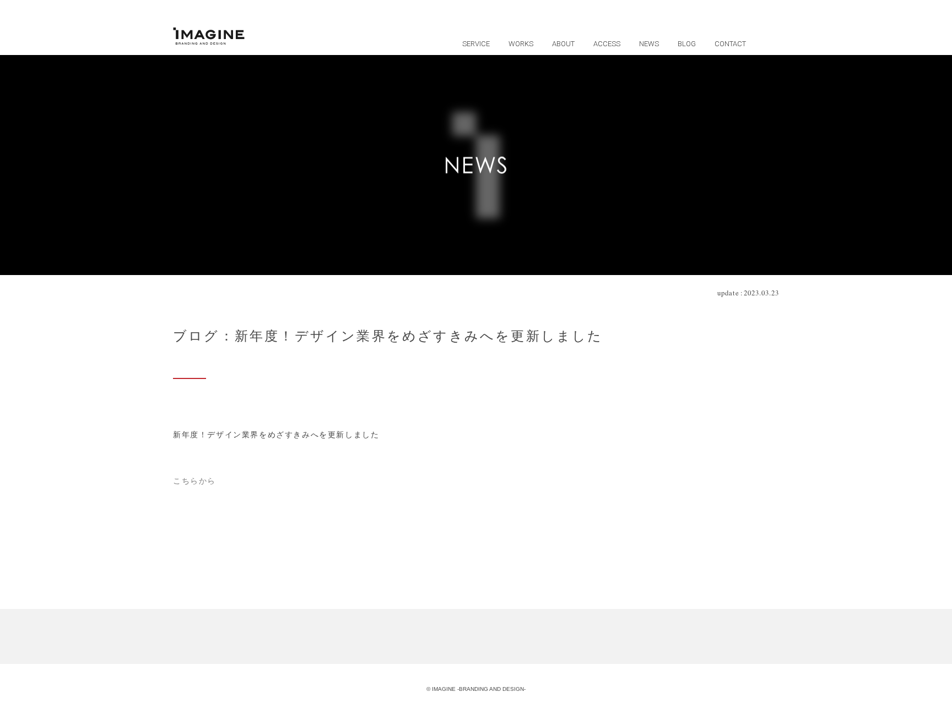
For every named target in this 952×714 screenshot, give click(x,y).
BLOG (687, 44)
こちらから (194, 481)
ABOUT (563, 44)
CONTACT (730, 44)
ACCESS (606, 44)
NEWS (649, 44)
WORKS (521, 44)
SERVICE (476, 44)
